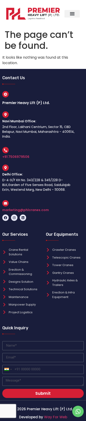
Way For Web (55, 417)
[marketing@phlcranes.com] (5, 203)
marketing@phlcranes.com (25, 210)
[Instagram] (14, 217)
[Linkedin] (23, 217)
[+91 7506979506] (5, 150)
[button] (72, 14)
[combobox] (8, 369)
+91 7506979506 (15, 156)
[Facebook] (5, 217)
